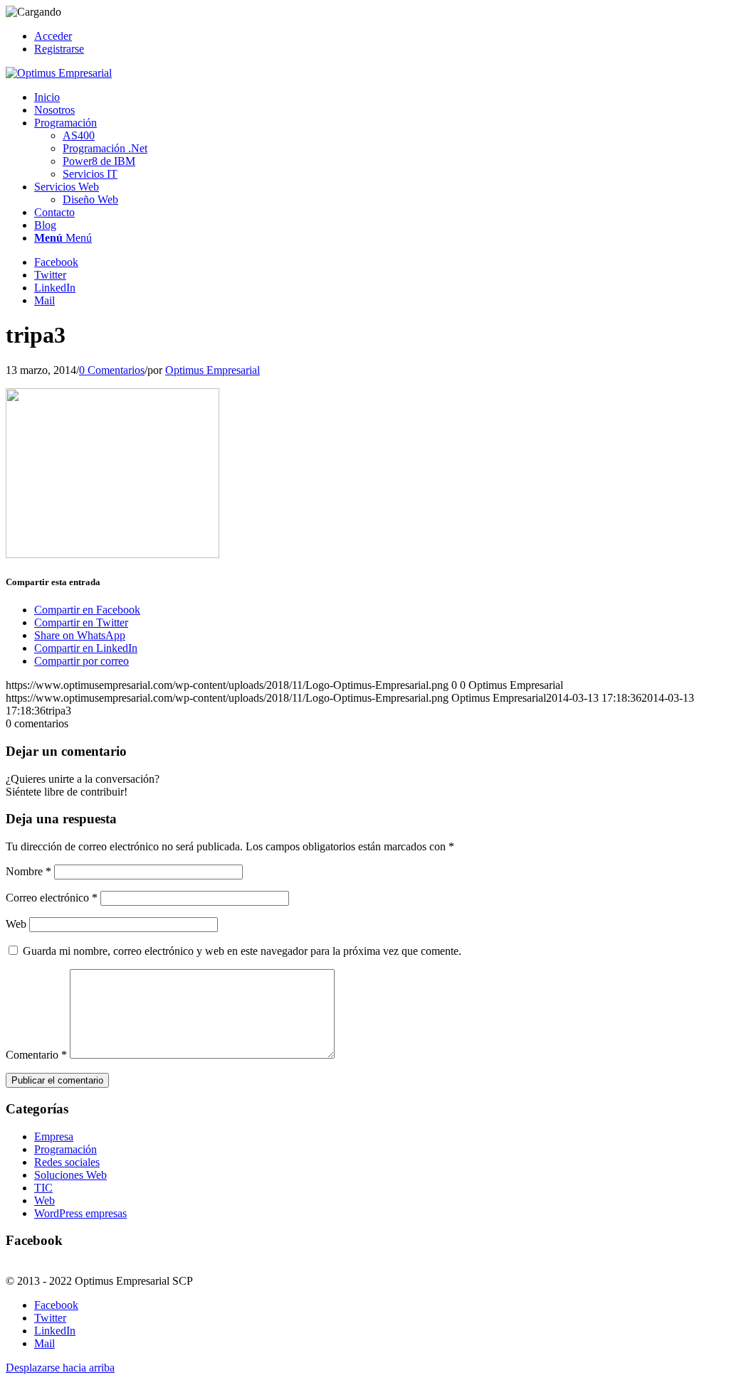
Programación (65, 1149)
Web (16, 924)
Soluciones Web (70, 1175)
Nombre (28, 871)
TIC (43, 1188)
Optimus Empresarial (212, 370)
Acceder (53, 36)
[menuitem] (378, 36)
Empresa (53, 1136)
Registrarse (59, 49)
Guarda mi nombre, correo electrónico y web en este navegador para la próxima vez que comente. (242, 951)
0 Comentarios (112, 370)
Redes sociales (67, 1162)
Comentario (36, 1055)
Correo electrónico (52, 898)
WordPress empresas (80, 1213)
